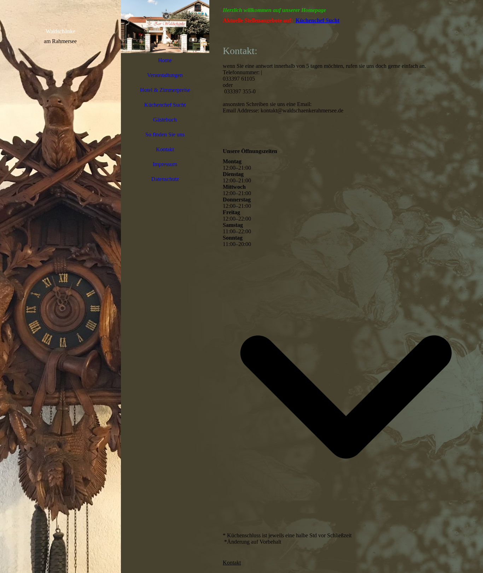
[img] (60, 286)
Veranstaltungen (165, 75)
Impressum (165, 164)
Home (165, 60)
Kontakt (165, 149)
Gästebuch (165, 120)
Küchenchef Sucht (165, 105)
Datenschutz (165, 179)
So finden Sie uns (165, 134)
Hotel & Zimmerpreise (165, 90)
